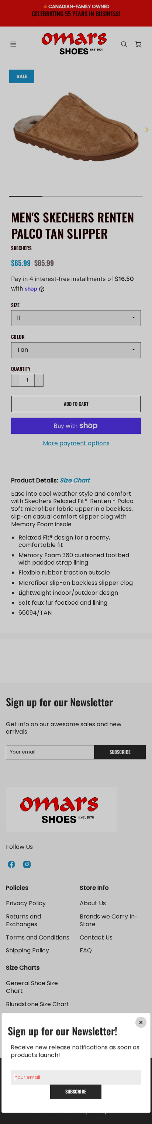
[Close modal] (140, 1022)
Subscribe (76, 1091)
